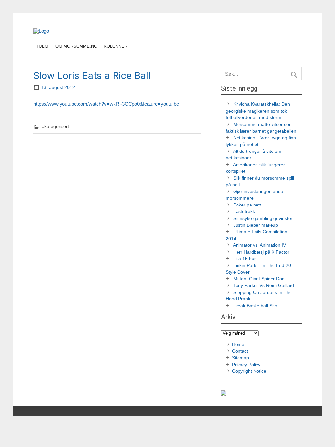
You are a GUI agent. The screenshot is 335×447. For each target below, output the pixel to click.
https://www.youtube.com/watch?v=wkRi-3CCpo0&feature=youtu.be (106, 104)
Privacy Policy (247, 364)
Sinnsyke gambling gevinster (262, 218)
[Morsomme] (41, 31)
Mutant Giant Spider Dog (259, 279)
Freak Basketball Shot (256, 305)
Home (238, 344)
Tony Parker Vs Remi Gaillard (263, 285)
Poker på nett (247, 205)
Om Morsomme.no (76, 46)
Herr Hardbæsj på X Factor (261, 252)
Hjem (42, 46)
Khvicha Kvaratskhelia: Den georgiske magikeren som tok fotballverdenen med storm (258, 111)
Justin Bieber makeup (255, 225)
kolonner (115, 46)
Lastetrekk (244, 211)
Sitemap (240, 357)
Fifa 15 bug (245, 258)
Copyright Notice (249, 371)
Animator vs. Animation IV (259, 245)
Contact (240, 351)
